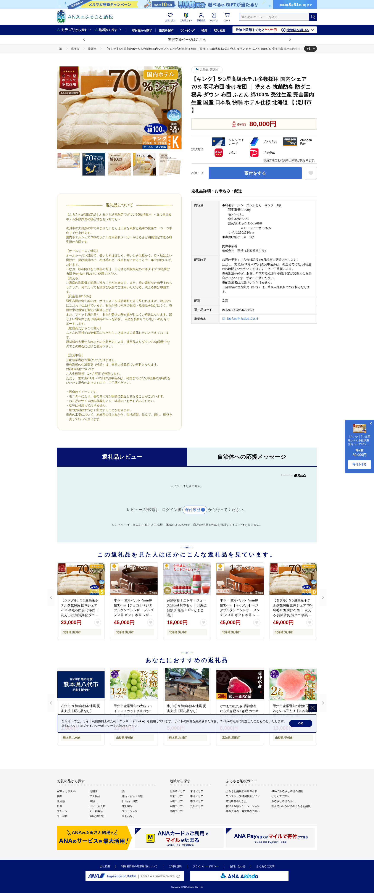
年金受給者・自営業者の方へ (243, 811)
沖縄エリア (176, 811)
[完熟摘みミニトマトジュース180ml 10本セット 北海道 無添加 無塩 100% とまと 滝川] (187, 579)
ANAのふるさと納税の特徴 (287, 791)
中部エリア (196, 796)
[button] (84, 39)
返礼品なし (128, 816)
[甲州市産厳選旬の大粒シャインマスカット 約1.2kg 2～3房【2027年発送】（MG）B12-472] (134, 684)
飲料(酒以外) (97, 816)
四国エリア (176, 806)
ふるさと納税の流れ (283, 801)
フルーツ (62, 811)
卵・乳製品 (96, 811)
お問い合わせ (237, 866)
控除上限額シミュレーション (243, 806)
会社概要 (105, 866)
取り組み (220, 30)
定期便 (93, 791)
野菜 (59, 806)
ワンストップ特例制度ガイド (243, 796)
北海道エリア (177, 791)
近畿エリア (176, 801)
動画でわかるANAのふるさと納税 (291, 806)
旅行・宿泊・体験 (132, 796)
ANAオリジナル (66, 791)
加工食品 (95, 796)
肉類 (59, 796)
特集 (204, 30)
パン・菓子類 (97, 806)
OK (300, 723)
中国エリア (196, 801)
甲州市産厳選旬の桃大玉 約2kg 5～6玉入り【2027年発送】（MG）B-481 (293, 710)
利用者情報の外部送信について (139, 866)
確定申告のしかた (236, 801)
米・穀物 (62, 816)
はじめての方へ (280, 796)
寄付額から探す (142, 30)
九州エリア (196, 806)
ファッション (130, 811)
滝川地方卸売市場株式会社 (240, 319)
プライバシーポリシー (206, 866)
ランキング (187, 30)
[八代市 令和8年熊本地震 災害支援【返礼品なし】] (81, 684)
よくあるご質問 (265, 866)
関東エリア (176, 796)
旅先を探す (166, 30)
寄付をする (255, 173)
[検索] (313, 17)
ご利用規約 (175, 866)
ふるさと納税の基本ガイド (241, 791)
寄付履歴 (192, 510)
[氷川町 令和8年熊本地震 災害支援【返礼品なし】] (187, 684)
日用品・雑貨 (130, 801)
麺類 (92, 801)
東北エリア (196, 791)
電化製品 (127, 806)
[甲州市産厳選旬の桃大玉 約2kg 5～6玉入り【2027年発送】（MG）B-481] (293, 684)
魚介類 (61, 801)
